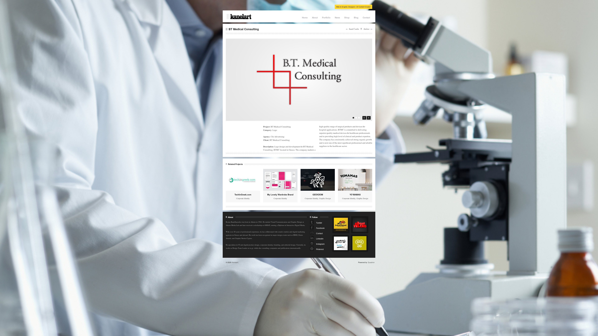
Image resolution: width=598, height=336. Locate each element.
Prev (364, 118)
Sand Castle (354, 29)
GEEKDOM (318, 194)
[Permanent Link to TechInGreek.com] (243, 180)
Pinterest (320, 249)
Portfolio (326, 17)
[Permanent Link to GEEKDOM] (318, 180)
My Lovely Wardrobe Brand (280, 194)
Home (305, 17)
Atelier (366, 29)
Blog (356, 17)
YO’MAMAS (355, 194)
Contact (366, 17)
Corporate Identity (243, 198)
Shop (346, 17)
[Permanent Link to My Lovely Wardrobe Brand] (280, 180)
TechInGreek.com (243, 194)
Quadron (371, 262)
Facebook (320, 228)
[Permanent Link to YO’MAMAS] (355, 180)
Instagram (320, 244)
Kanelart (235, 262)
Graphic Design (325, 198)
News (337, 17)
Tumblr (319, 223)
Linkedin (319, 239)
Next (369, 118)
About (315, 17)
